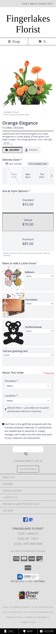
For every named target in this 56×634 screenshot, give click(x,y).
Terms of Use (28, 622)
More (6, 143)
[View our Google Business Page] (30, 521)
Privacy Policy (15, 617)
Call (10, 631)
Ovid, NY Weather (12, 612)
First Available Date (38, 163)
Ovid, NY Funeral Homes (16, 607)
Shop (16, 41)
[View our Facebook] (25, 521)
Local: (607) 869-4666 (28, 544)
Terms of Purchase (36, 617)
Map (29, 631)
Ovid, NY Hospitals (42, 607)
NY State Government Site (39, 612)
